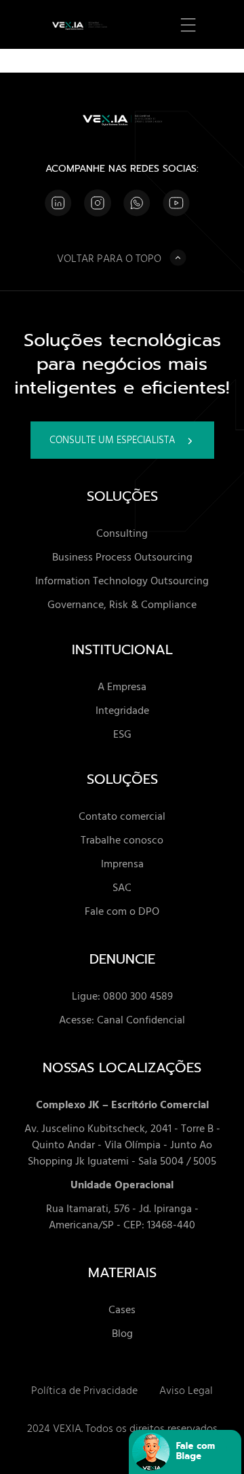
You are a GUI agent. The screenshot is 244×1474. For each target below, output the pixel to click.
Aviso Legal (186, 1390)
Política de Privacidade (84, 1390)
